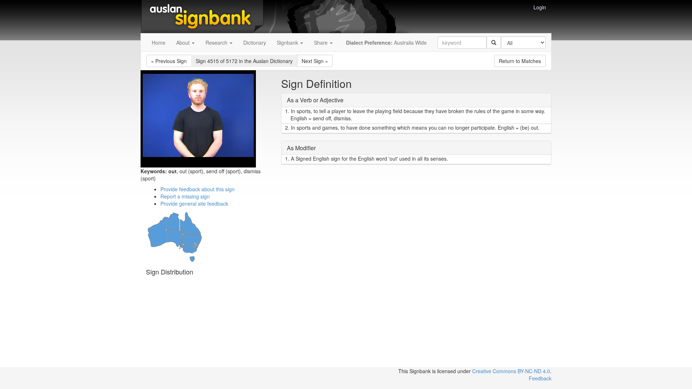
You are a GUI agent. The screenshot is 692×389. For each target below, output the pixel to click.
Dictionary (254, 42)
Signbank (288, 42)
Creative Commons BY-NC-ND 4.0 (511, 371)
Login (539, 7)
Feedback (540, 378)
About (183, 42)
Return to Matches (520, 60)
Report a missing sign (185, 196)
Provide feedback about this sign (197, 189)
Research (217, 42)
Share (321, 42)
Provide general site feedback (194, 203)
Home (158, 42)
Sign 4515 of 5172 (244, 60)
